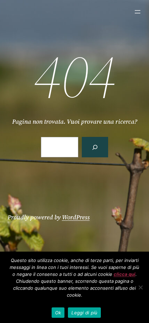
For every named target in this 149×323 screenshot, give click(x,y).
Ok (58, 312)
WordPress (76, 217)
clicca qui (124, 274)
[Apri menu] (137, 12)
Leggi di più (84, 312)
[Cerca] (95, 147)
